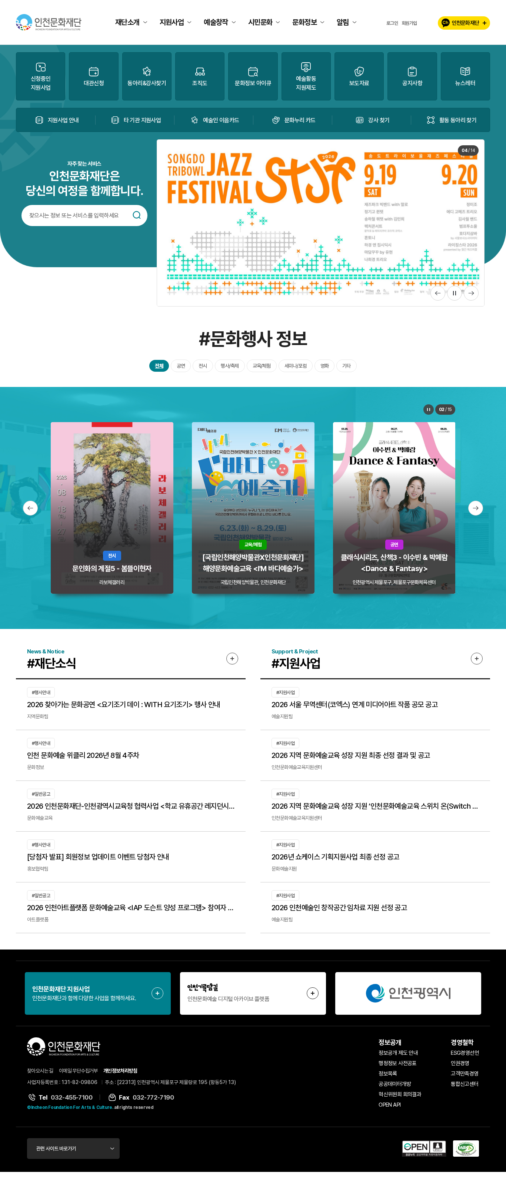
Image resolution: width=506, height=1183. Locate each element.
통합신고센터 (464, 1084)
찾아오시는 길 (40, 1071)
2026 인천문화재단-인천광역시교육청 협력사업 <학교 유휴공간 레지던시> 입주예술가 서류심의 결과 (130, 806)
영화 (324, 366)
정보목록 (388, 1073)
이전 (437, 293)
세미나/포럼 (295, 366)
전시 (203, 366)
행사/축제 (230, 366)
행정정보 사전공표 (398, 1063)
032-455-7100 (71, 1097)
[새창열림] (408, 993)
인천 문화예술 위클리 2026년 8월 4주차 (83, 755)
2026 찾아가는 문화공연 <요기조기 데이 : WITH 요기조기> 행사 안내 (123, 704)
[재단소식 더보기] (232, 659)
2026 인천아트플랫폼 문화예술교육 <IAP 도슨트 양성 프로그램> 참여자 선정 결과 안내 (130, 907)
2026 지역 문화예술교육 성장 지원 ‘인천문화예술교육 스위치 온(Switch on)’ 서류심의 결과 (375, 806)
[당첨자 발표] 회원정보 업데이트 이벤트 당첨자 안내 (98, 856)
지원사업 (172, 22)
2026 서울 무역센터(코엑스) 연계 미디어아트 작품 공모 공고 (354, 704)
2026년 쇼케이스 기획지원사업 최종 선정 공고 (335, 856)
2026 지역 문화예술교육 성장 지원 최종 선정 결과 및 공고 (351, 755)
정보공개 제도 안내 (398, 1053)
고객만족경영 (464, 1073)
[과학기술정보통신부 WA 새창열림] (466, 1148)
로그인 (392, 23)
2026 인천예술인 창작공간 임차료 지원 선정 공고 (339, 907)
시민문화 (260, 22)
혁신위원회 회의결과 (400, 1094)
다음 (471, 293)
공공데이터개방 (395, 1084)
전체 (159, 366)
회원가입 (409, 23)
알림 (343, 22)
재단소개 (127, 22)
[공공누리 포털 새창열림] (424, 1148)
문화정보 (304, 22)
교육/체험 (262, 366)
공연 (181, 366)
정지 (454, 293)
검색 (137, 215)
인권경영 (460, 1063)
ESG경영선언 (465, 1053)
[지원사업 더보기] (477, 659)
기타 (346, 366)
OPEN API (389, 1104)
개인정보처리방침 (120, 1071)
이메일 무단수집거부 (78, 1071)
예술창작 (216, 22)
